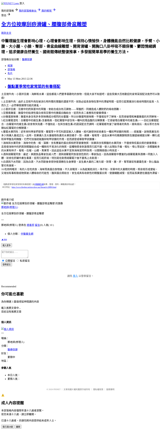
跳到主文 (6, 33)
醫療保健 (27, 59)
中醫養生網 (27, 233)
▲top (4, 239)
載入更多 (7, 245)
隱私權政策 (98, 389)
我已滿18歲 (8, 427)
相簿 (10, 65)
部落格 (11, 69)
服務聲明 (110, 389)
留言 (37, 225)
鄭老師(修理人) (9, 207)
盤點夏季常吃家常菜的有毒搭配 (34, 86)
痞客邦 (30, 225)
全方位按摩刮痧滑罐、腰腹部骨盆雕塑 (44, 24)
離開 (18, 427)
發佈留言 (7, 264)
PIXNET (57, 389)
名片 (10, 73)
